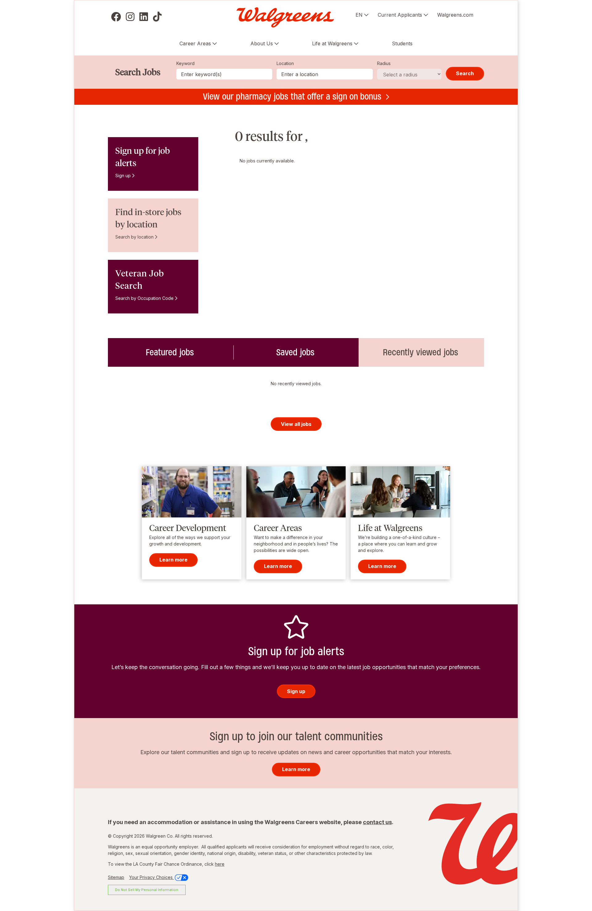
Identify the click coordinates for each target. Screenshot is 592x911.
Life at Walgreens (332, 43)
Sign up (123, 175)
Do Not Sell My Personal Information (146, 890)
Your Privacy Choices (151, 877)
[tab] (170, 352)
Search (465, 73)
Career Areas (195, 43)
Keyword (185, 63)
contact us (377, 822)
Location (285, 63)
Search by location (134, 236)
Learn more (173, 560)
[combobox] (325, 74)
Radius (384, 63)
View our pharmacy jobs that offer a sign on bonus (292, 96)
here (219, 864)
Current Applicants (400, 15)
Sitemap (116, 877)
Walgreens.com (455, 15)
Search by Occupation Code (144, 298)
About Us (261, 43)
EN (359, 15)
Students (402, 43)
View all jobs (296, 424)
